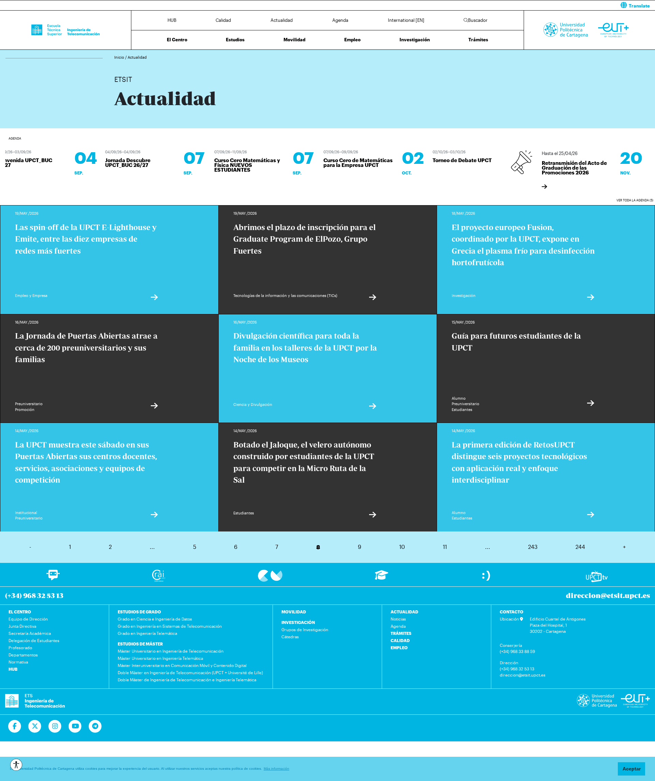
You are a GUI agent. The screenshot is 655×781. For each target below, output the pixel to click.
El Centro (177, 39)
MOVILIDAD (293, 611)
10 (402, 546)
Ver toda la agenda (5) (634, 200)
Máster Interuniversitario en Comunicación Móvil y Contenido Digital (182, 665)
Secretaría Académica (30, 633)
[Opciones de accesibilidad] (16, 765)
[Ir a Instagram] (55, 726)
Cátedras (290, 636)
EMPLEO (399, 647)
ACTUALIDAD (404, 611)
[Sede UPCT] (487, 575)
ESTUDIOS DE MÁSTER (140, 643)
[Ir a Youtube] (75, 726)
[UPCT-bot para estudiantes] (53, 578)
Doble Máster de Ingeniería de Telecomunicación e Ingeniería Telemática (187, 679)
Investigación (414, 39)
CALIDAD (400, 640)
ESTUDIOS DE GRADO (139, 611)
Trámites (478, 39)
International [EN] (406, 20)
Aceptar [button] (632, 768)
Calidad (223, 20)
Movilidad (294, 39)
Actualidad (282, 20)
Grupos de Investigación (304, 629)
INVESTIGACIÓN (298, 622)
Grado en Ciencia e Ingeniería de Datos (155, 618)
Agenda (340, 20)
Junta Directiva (22, 626)
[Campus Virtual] (270, 575)
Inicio (119, 57)
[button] (494, 5)
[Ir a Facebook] (15, 726)
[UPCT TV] (597, 575)
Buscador (477, 20)
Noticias (398, 618)
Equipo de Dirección (28, 618)
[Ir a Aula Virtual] (381, 578)
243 (533, 546)
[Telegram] (95, 726)
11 (445, 546)
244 (580, 546)
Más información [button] (276, 768)
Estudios (235, 39)
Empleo (352, 39)
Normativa (18, 661)
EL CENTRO (20, 611)
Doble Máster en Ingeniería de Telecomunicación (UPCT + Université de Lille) (190, 672)
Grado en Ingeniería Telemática (147, 633)
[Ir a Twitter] (35, 726)
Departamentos (23, 654)
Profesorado (20, 647)
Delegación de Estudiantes (34, 640)
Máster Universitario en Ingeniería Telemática (160, 658)
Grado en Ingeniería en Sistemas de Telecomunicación (170, 626)
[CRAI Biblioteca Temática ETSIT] (158, 575)
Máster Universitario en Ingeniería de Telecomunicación (170, 651)
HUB (172, 20)
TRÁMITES (401, 633)
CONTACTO (511, 611)
